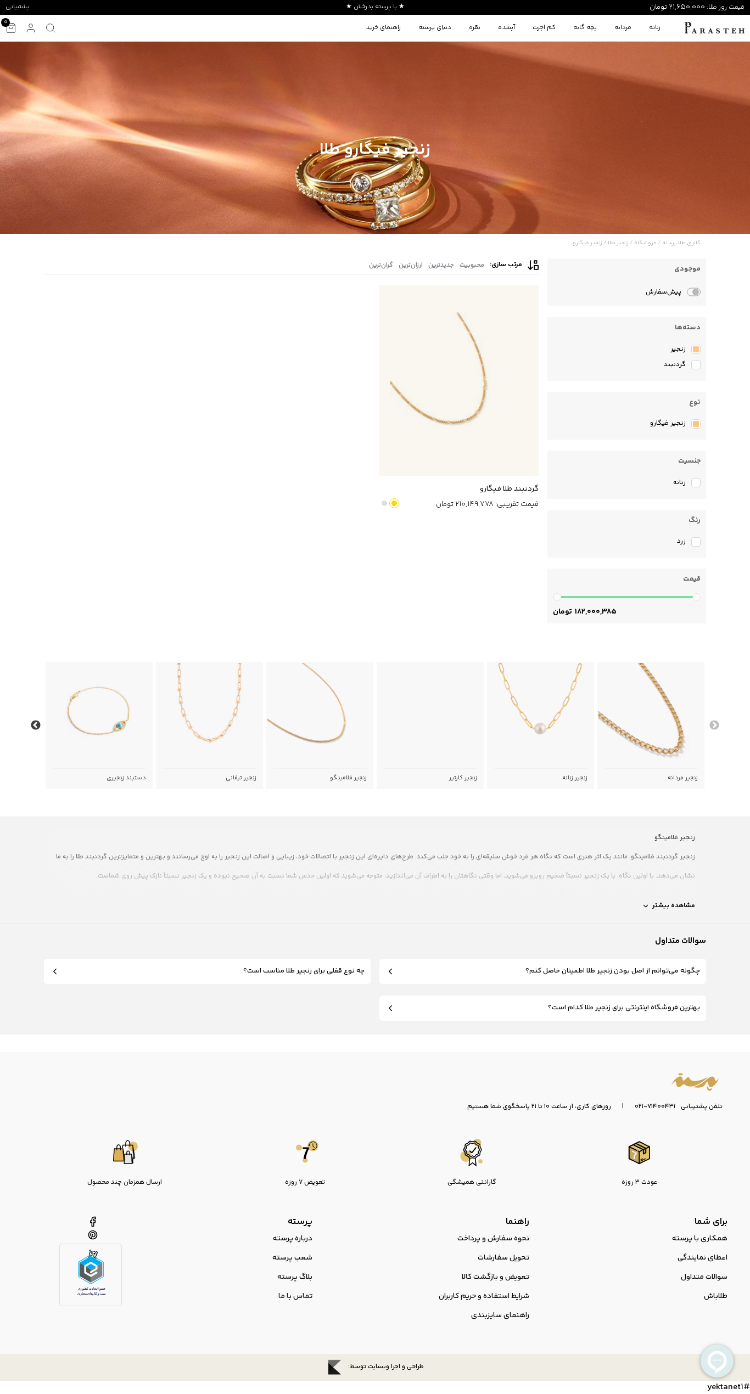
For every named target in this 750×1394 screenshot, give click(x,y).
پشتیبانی (17, 7)
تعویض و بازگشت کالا (495, 1277)
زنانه (655, 28)
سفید (384, 503)
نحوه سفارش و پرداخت (493, 1239)
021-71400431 (655, 1107)
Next (35, 725)
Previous (714, 725)
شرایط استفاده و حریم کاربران (484, 1296)
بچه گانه (585, 28)
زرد (394, 503)
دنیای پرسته (434, 28)
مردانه (622, 28)
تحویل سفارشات (503, 1258)
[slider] (557, 597)
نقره (474, 28)
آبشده (506, 28)
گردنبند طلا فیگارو (509, 489)
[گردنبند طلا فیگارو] (459, 380)
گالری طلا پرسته (681, 243)
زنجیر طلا (618, 243)
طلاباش (715, 1296)
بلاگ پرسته (294, 1277)
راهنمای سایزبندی (500, 1315)
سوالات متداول (704, 1277)
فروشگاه (645, 243)
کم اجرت (544, 28)
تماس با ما (295, 1296)
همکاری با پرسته (699, 1239)
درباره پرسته (292, 1239)
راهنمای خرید (383, 28)
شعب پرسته (292, 1258)
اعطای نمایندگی (702, 1258)
